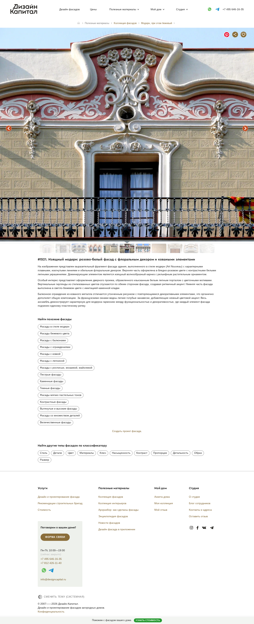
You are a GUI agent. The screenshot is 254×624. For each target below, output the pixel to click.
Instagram (191, 527)
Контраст (141, 452)
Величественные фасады (55, 422)
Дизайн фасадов (69, 9)
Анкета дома (162, 496)
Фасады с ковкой (50, 353)
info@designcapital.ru (53, 579)
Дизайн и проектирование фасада (59, 496)
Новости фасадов (109, 522)
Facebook (197, 527)
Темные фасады (50, 388)
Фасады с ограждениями (55, 346)
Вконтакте (204, 527)
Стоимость (44, 509)
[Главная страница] (24, 13)
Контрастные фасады (53, 401)
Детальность (180, 452)
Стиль (43, 452)
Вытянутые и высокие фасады (58, 408)
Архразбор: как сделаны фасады (118, 509)
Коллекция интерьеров (112, 503)
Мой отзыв (160, 509)
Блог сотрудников (199, 503)
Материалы (87, 452)
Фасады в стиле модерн (54, 326)
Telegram (211, 527)
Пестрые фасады (50, 374)
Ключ (103, 452)
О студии (194, 496)
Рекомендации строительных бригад (60, 503)
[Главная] (79, 23)
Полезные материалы (122, 9)
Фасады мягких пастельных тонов (60, 394)
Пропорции (160, 452)
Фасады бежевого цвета (54, 333)
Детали (57, 452)
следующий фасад (245, 128)
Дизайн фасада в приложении (116, 529)
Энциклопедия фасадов (113, 516)
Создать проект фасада (126, 431)
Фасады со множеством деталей (60, 415)
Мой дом (156, 9)
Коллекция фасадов (110, 496)
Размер (44, 459)
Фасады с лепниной (52, 360)
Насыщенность (121, 452)
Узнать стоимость (148, 620)
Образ (198, 452)
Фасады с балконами (53, 340)
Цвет (71, 452)
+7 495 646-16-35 (233, 9)
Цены (93, 9)
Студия (180, 9)
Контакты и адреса (200, 509)
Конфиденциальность (51, 611)
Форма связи (55, 537)
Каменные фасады (51, 381)
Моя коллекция (163, 503)
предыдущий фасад (8, 128)
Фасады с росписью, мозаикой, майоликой (66, 367)
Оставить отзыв (198, 516)
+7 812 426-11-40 (51, 563)
